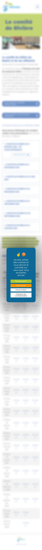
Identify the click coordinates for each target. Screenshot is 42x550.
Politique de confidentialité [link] (21, 295)
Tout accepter (21, 281)
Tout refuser (21, 285)
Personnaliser (21, 290)
